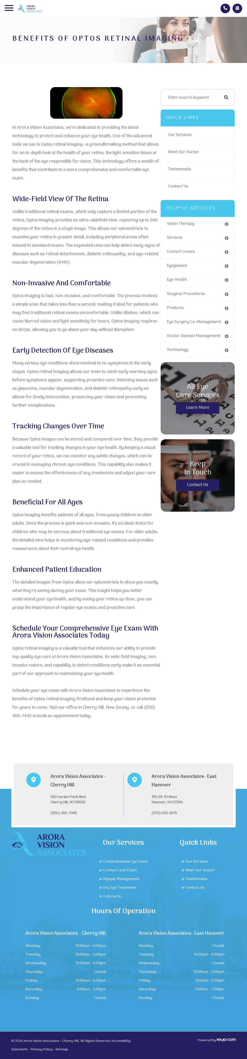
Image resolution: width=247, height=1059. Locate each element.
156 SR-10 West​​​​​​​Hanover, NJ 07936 (167, 799)
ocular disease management (193, 336)
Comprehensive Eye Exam (125, 862)
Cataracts (112, 896)
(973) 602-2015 (164, 813)
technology (177, 350)
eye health (177, 279)
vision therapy (180, 223)
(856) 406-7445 (63, 813)
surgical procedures (186, 294)
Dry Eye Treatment (119, 888)
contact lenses (181, 251)
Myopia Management (121, 879)
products (175, 308)
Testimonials (179, 169)
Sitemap (61, 1049)
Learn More (197, 407)
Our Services (180, 135)
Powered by (207, 1040)
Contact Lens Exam (120, 870)
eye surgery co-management (194, 322)
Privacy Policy (41, 1049)
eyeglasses (177, 265)
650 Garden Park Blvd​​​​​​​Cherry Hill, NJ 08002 (68, 799)
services (174, 237)
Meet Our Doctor (183, 152)
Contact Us (178, 186)
